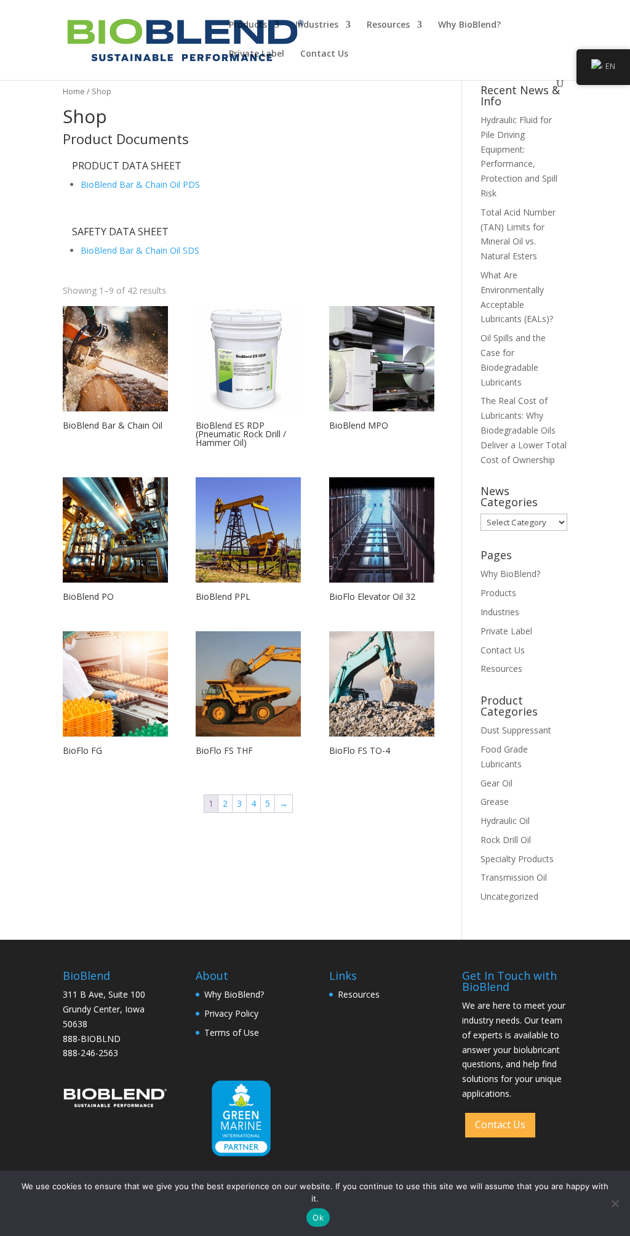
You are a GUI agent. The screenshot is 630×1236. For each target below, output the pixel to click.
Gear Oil (496, 783)
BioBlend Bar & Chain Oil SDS (140, 250)
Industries (316, 25)
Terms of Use (231, 1032)
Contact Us (324, 54)
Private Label (256, 54)
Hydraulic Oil (505, 820)
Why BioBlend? (469, 25)
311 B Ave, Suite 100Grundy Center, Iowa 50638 (104, 1009)
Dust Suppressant (515, 730)
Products (248, 25)
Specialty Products (517, 859)
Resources (388, 25)
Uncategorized (509, 896)
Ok (318, 1217)
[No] (614, 1203)
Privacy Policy (231, 1013)
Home (74, 91)
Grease (494, 801)
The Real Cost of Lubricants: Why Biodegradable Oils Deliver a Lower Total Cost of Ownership (523, 430)
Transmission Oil (513, 877)
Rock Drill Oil (505, 840)
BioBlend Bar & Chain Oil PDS (140, 184)
